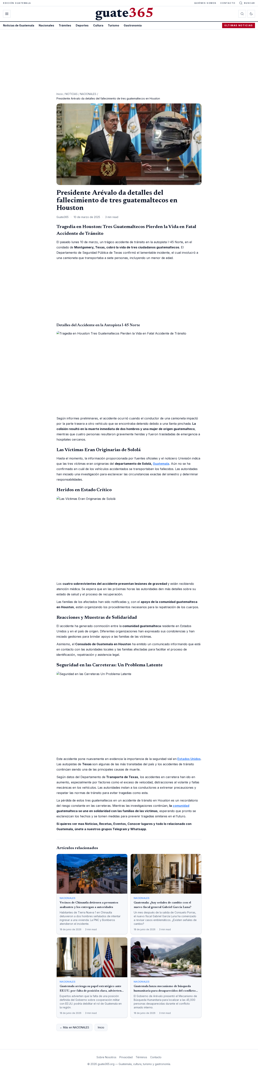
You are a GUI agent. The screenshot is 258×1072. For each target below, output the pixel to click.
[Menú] (7, 14)
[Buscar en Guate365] (242, 14)
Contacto (227, 3)
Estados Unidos (189, 759)
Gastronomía (133, 25)
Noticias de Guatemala (18, 25)
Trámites (65, 25)
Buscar (249, 3)
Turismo (113, 25)
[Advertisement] (129, 57)
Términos (141, 1057)
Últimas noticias (238, 25)
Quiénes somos (205, 3)
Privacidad (126, 1057)
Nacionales (46, 25)
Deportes (82, 25)
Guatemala (161, 463)
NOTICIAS (71, 94)
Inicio (59, 94)
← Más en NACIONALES (74, 1027)
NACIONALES (88, 94)
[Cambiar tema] (251, 14)
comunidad (181, 806)
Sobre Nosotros (106, 1057)
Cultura (98, 25)
